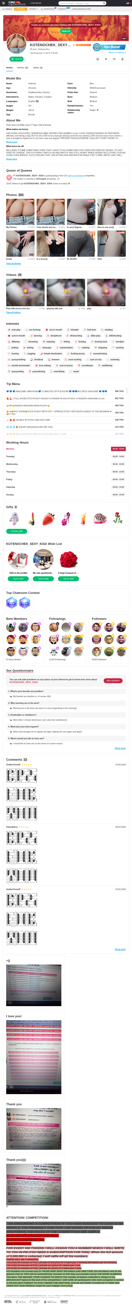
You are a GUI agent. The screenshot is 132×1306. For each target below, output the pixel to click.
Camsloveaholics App (81, 9)
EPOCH (57, 1295)
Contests (62, 9)
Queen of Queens (76, 176)
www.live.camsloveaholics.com (35, 1295)
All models (7, 9)
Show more (11, 142)
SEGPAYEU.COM (69, 1295)
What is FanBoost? (117, 52)
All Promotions (48, 9)
